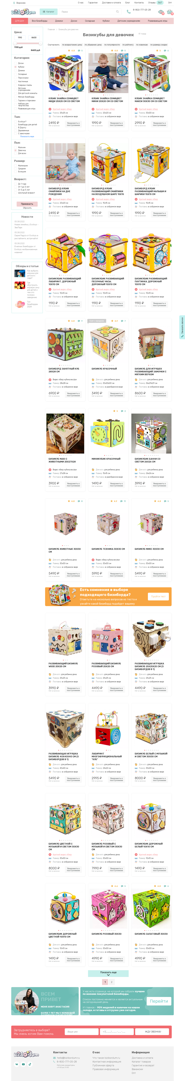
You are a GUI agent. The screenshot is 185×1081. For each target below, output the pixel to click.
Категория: (22, 57)
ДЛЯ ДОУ (19, 21)
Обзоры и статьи (27, 266)
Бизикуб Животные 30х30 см (65, 550)
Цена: (18, 32)
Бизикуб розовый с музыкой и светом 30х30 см (107, 847)
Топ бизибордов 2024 (32, 304)
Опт (170, 2)
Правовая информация (105, 1069)
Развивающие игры (157, 21)
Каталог (50, 11)
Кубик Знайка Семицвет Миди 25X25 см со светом (64, 100)
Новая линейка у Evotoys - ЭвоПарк (26, 226)
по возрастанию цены (72, 45)
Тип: (17, 116)
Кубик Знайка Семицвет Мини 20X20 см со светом (107, 100)
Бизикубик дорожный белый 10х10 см (149, 845)
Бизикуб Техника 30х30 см (108, 549)
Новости (27, 216)
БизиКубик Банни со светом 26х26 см (147, 460)
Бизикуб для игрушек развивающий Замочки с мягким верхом (150, 371)
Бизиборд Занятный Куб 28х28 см (64, 370)
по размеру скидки (158, 45)
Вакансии (137, 1069)
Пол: (17, 142)
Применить (27, 204)
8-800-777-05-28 (142, 10)
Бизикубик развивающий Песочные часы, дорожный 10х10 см (108, 281)
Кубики (106, 21)
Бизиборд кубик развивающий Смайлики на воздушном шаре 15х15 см (108, 191)
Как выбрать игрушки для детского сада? (32, 274)
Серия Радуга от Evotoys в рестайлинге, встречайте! (26, 237)
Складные (90, 21)
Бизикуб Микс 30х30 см (149, 549)
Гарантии (93, 2)
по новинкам (142, 45)
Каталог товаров (141, 1061)
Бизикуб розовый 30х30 (106, 934)
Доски (74, 21)
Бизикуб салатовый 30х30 (151, 934)
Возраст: (20, 179)
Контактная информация (106, 1061)
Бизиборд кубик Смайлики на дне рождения (59, 191)
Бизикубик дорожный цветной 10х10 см (63, 935)
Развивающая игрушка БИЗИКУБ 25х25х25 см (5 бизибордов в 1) (149, 666)
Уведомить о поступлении (73, 124)
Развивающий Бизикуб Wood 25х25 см (63, 665)
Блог (127, 2)
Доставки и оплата (111, 2)
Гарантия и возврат (143, 1065)
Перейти (159, 1001)
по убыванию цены (93, 45)
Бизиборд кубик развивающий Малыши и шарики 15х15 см (150, 191)
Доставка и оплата (142, 1058)
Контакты (139, 2)
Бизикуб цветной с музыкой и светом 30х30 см (64, 847)
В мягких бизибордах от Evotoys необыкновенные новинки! (25, 249)
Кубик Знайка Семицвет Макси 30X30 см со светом (151, 100)
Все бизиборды (39, 21)
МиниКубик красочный (106, 459)
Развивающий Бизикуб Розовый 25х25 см (106, 665)
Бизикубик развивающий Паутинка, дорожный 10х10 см (151, 281)
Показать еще (108, 972)
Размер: (19, 160)
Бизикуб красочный (104, 368)
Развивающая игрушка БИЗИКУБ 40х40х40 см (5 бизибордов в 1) (64, 756)
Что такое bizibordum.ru (106, 1058)
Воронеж (21, 3)
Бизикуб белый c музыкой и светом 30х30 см (151, 755)
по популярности (112, 45)
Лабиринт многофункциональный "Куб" (107, 756)
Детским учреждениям (129, 21)
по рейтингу (128, 45)
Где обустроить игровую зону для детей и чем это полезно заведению (33, 290)
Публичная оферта (103, 1065)
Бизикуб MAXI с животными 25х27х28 (62, 460)
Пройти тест (158, 596)
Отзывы (155, 2)
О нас (81, 2)
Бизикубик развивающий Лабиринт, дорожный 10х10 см (65, 281)
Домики (59, 21)
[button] (59, 185)
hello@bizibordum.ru (68, 1058)
